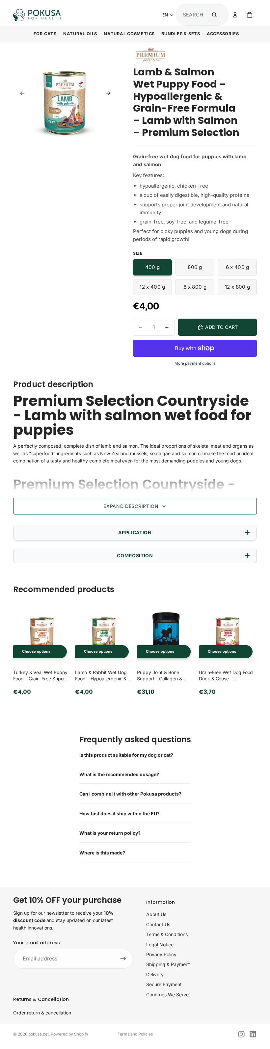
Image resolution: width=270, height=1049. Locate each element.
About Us (156, 914)
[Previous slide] (20, 94)
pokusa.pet (38, 1034)
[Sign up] (123, 959)
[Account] (235, 15)
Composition (135, 555)
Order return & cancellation (42, 1012)
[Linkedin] (253, 1034)
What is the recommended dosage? (119, 774)
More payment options (195, 363)
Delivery (155, 974)
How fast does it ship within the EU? (119, 813)
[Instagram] (241, 1034)
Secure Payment (164, 984)
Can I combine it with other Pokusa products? (130, 794)
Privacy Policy (161, 954)
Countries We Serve (167, 994)
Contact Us (158, 924)
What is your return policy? (110, 833)
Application (135, 532)
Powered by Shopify (69, 1034)
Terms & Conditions (167, 934)
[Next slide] (110, 94)
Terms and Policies (135, 1034)
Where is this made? (102, 852)
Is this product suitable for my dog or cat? (126, 755)
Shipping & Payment (168, 964)
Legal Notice (160, 944)
